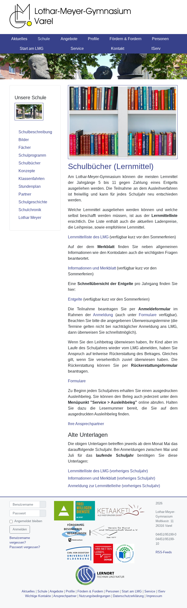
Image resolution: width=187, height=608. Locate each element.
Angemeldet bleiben (28, 521)
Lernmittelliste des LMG (88, 237)
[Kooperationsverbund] (75, 533)
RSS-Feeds (164, 552)
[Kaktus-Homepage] (64, 511)
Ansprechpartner (64, 596)
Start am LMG (132, 591)
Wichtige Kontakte (38, 596)
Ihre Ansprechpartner (86, 424)
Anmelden (20, 529)
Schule (42, 591)
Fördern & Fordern (90, 591)
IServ (161, 591)
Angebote (56, 591)
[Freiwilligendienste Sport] (86, 511)
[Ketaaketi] (122, 511)
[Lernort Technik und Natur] (100, 576)
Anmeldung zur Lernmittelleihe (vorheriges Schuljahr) (114, 486)
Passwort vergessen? (24, 547)
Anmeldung (103, 315)
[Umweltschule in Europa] (125, 554)
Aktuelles (28, 591)
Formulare (148, 315)
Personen (112, 591)
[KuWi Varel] (114, 533)
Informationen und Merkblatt (92, 268)
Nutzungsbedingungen (94, 596)
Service (149, 591)
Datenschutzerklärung (128, 596)
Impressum (154, 596)
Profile (70, 591)
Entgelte (75, 299)
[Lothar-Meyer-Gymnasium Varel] (76, 16)
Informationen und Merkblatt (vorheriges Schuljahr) (111, 478)
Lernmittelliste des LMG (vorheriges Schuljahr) (108, 471)
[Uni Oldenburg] (79, 554)
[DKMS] (104, 554)
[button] (22, 39)
